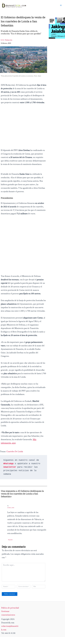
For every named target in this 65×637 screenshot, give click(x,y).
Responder (10, 540)
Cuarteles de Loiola (14, 451)
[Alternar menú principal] (60, 5)
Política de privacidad (10, 607)
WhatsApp (8, 463)
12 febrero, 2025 (10, 507)
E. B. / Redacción (6, 40)
